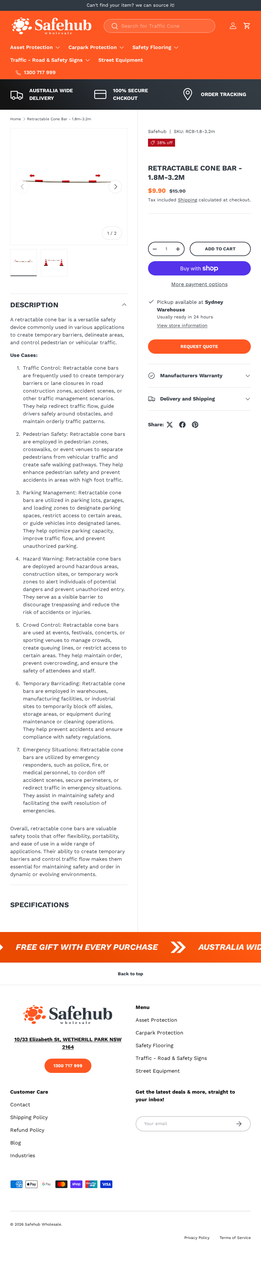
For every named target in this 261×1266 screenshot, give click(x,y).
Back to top (130, 973)
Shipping (187, 199)
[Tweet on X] (169, 424)
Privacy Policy (196, 1237)
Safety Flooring (154, 1045)
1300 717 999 (67, 1065)
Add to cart (220, 248)
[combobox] (159, 25)
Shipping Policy (29, 1117)
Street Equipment (120, 60)
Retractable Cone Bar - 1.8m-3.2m (59, 119)
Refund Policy (27, 1130)
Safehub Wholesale (43, 1224)
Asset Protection (156, 1020)
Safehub (157, 131)
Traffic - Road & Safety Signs (171, 1058)
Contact (20, 1105)
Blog (15, 1143)
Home (15, 119)
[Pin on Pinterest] (195, 424)
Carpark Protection (159, 1033)
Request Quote (199, 346)
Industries (22, 1155)
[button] (247, 26)
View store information (182, 325)
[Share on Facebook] (182, 424)
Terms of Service (235, 1237)
